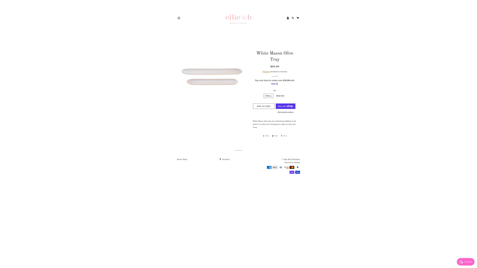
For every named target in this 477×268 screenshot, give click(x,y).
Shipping (265, 71)
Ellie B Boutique (294, 159)
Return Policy (182, 159)
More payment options (286, 112)
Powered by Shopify (292, 162)
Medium (280, 96)
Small (268, 96)
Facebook (226, 159)
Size (274, 90)
